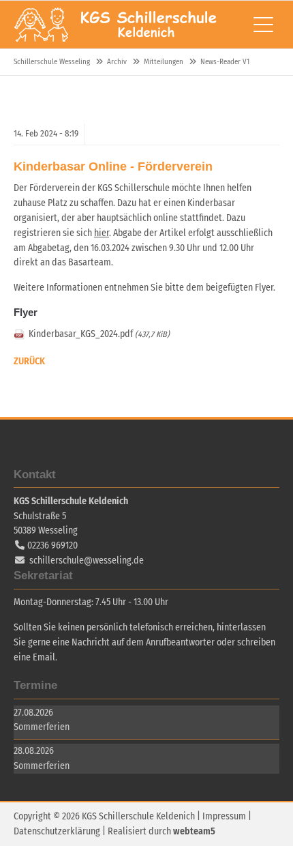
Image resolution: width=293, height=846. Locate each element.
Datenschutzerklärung (57, 831)
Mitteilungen (163, 61)
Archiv (117, 61)
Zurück (29, 361)
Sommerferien (42, 727)
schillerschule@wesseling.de (86, 560)
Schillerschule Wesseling (116, 25)
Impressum (224, 816)
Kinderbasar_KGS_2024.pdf (99, 334)
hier (101, 233)
